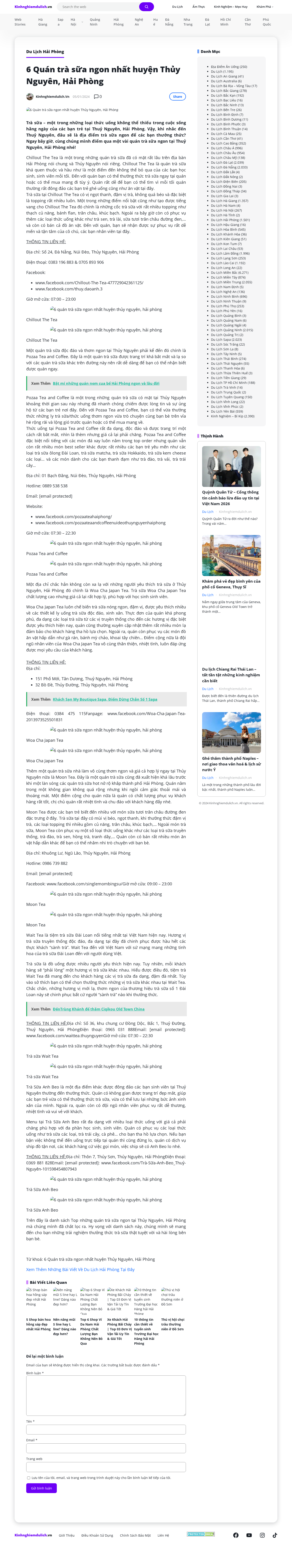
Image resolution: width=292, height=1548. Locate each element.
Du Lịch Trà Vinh (223, 387)
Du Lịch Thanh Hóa (225, 368)
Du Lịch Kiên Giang (225, 239)
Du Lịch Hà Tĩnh (223, 215)
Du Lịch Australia (224, 81)
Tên (30, 1421)
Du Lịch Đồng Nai (224, 186)
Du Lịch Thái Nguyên (227, 363)
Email (31, 1440)
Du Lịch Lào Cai (222, 263)
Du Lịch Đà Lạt (222, 162)
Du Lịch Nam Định (225, 287)
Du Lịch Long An (223, 268)
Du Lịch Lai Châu (224, 248)
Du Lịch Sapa (221, 339)
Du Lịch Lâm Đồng (225, 253)
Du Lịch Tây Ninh (224, 354)
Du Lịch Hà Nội (222, 210)
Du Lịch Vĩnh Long (224, 402)
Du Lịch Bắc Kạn (223, 95)
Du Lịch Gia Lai (222, 196)
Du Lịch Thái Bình (224, 359)
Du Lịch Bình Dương (226, 119)
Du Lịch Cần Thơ (223, 138)
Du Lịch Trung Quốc (226, 392)
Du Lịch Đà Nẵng (224, 167)
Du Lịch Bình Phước (226, 124)
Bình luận (35, 1373)
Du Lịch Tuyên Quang (227, 397)
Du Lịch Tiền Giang (225, 378)
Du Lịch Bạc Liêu (223, 100)
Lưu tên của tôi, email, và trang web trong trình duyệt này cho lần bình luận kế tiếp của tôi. (101, 1478)
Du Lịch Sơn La (222, 349)
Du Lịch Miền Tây (224, 277)
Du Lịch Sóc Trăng (224, 344)
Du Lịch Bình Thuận (226, 129)
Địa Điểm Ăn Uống (225, 67)
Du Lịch (216, 71)
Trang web (34, 1459)
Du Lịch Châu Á (222, 148)
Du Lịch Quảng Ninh (226, 330)
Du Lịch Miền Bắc (224, 272)
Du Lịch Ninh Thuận (226, 301)
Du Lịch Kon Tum (224, 244)
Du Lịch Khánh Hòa (225, 234)
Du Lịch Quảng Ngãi (226, 325)
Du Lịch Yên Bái (223, 411)
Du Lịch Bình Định (225, 114)
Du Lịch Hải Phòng (225, 220)
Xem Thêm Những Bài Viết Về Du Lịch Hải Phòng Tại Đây (80, 1269)
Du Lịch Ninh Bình (225, 296)
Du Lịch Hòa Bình (224, 229)
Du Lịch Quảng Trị (225, 335)
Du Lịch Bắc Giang (225, 90)
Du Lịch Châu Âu (223, 153)
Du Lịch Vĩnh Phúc (225, 406)
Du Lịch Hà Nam (223, 205)
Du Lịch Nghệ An (224, 291)
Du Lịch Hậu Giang (225, 224)
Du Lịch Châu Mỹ (224, 157)
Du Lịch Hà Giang (224, 201)
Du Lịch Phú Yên (223, 311)
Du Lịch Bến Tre (223, 110)
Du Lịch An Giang (224, 76)
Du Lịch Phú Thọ (223, 306)
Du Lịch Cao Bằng (224, 143)
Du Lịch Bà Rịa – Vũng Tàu (231, 86)
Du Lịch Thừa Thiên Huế (229, 373)
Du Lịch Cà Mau (223, 134)
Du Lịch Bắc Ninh (224, 105)
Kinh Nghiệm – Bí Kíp (227, 416)
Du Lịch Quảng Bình (226, 315)
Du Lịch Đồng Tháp (225, 191)
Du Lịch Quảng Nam (226, 320)
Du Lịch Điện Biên (224, 181)
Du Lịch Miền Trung (226, 282)
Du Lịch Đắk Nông (224, 177)
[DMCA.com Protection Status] (201, 1535)
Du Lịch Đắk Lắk (223, 172)
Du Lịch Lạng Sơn (224, 258)
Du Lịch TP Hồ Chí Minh (229, 382)
